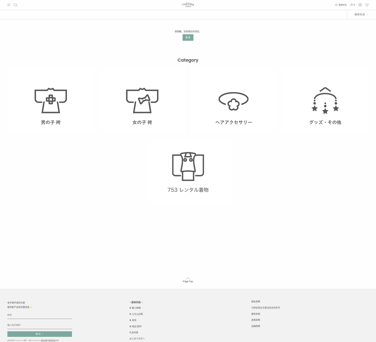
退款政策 (255, 319)
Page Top (188, 281)
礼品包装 (133, 332)
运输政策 (255, 326)
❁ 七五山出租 (136, 314)
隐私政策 (44, 340)
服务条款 (52, 340)
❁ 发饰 (132, 320)
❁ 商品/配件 (135, 326)
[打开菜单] (9, 4)
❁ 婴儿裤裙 (135, 307)
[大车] (367, 4)
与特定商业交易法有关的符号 (265, 307)
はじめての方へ (137, 338)
